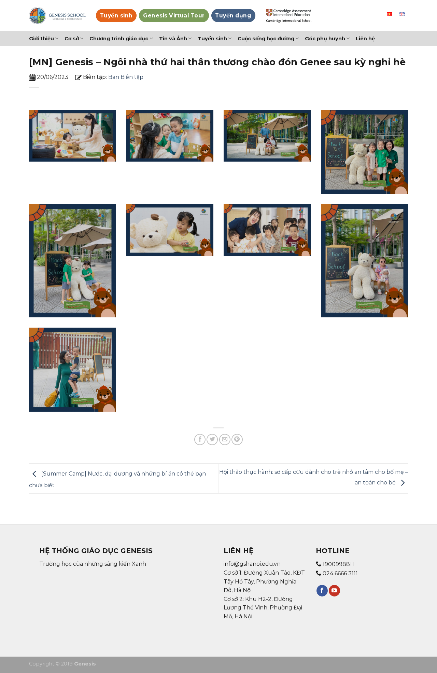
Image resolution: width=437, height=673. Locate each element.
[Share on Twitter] (212, 439)
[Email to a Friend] (224, 439)
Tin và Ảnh (173, 39)
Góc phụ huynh (325, 39)
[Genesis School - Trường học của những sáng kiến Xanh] (57, 15)
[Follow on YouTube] (334, 590)
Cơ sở (72, 39)
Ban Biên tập (125, 77)
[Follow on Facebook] (322, 590)
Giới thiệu (41, 39)
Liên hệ (365, 39)
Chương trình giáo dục (118, 39)
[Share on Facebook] (200, 439)
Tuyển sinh (212, 39)
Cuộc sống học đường (266, 39)
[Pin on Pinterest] (237, 439)
